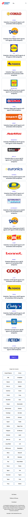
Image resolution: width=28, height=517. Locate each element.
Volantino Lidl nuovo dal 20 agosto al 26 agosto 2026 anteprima (14, 56)
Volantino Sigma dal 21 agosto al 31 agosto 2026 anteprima (14, 109)
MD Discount (14, 88)
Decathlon (8, 399)
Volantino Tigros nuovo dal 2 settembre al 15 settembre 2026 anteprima (14, 73)
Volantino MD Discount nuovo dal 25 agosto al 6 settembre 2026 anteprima (14, 91)
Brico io (14, 156)
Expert (14, 123)
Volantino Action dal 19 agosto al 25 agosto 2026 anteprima (14, 348)
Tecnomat (8, 474)
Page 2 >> (14, 357)
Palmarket (20, 457)
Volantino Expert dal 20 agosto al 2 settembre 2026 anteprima (14, 126)
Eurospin (14, 327)
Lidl (14, 53)
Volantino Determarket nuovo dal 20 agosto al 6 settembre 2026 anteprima (14, 211)
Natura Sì (20, 452)
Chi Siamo (14, 494)
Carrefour (8, 390)
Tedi (20, 470)
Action (14, 346)
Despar (8, 404)
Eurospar (20, 417)
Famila (19, 421)
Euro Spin (20, 412)
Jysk (20, 439)
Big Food (20, 381)
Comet (14, 242)
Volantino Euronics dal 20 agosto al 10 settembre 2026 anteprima (14, 177)
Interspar (8, 435)
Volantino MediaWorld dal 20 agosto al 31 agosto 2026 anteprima (14, 142)
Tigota (19, 474)
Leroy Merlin (8, 443)
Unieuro (19, 483)
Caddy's (14, 311)
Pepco (8, 466)
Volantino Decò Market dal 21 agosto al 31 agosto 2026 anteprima (14, 39)
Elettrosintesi (8, 408)
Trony (8, 483)
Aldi (8, 377)
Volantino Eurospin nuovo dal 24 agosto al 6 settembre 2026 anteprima (14, 331)
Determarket (14, 208)
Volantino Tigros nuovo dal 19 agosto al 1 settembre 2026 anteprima (14, 297)
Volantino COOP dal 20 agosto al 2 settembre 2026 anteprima (14, 280)
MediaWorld (14, 139)
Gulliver (8, 426)
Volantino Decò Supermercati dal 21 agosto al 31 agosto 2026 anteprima (14, 229)
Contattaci (14, 502)
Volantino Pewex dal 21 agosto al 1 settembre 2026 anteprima (14, 194)
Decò (20, 399)
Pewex (14, 191)
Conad (14, 20)
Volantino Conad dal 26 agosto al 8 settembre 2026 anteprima (14, 22)
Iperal (20, 435)
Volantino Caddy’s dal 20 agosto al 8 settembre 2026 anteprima (14, 313)
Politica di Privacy (14, 498)
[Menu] (13, 3)
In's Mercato (19, 430)
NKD (8, 457)
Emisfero (20, 408)
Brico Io (8, 386)
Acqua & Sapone (8, 373)
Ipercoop (8, 439)
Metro (8, 452)
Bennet (14, 259)
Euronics (14, 174)
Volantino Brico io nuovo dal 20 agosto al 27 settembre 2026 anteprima (14, 160)
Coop (20, 395)
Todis (20, 479)
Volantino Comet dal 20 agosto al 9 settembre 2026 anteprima (14, 245)
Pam (8, 461)
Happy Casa (19, 426)
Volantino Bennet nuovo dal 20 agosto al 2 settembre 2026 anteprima (14, 263)
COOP (14, 277)
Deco (14, 36)
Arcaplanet (19, 377)
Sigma (14, 106)
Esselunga (8, 412)
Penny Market (20, 461)
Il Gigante (8, 430)
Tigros (14, 70)
